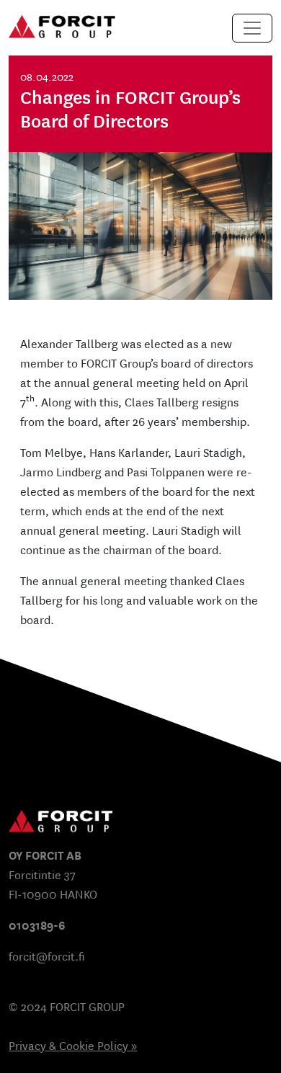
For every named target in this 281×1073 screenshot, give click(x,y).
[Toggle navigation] (252, 28)
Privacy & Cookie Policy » (73, 1046)
